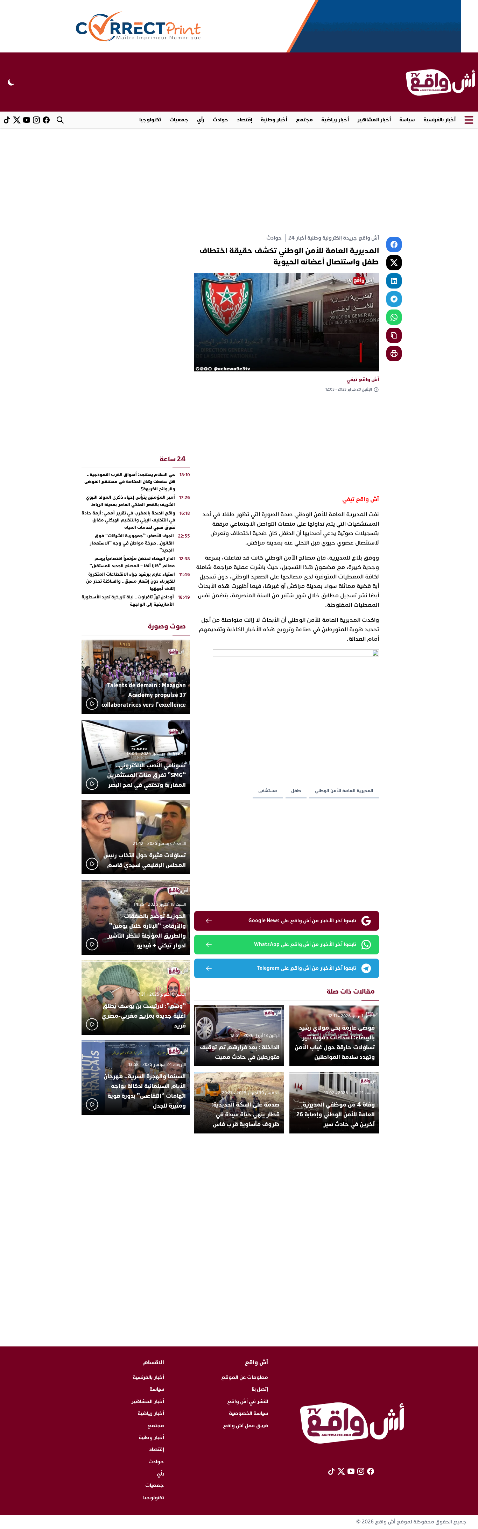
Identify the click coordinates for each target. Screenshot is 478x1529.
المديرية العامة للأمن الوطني (344, 791)
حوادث (221, 119)
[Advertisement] (239, 181)
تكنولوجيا (150, 119)
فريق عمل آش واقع (245, 1425)
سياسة (407, 119)
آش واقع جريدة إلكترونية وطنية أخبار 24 (333, 238)
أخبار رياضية (335, 119)
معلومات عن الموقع (244, 1377)
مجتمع (304, 119)
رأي (200, 119)
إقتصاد (244, 119)
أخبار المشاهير (374, 119)
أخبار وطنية (274, 119)
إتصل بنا (260, 1389)
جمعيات (179, 119)
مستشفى (267, 791)
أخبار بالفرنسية (439, 119)
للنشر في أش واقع (247, 1401)
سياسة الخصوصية (248, 1413)
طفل (296, 791)
